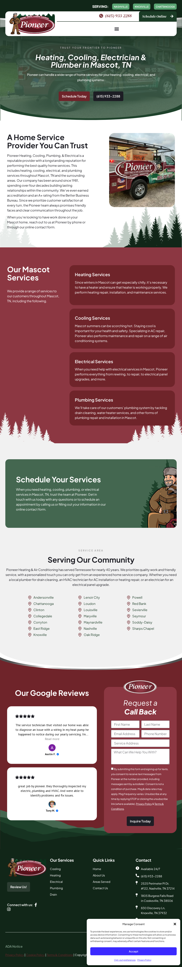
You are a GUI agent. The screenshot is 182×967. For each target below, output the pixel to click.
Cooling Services (92, 318)
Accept (133, 951)
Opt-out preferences (125, 960)
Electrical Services (94, 361)
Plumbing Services (94, 399)
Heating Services (92, 274)
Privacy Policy (144, 960)
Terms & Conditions (60, 955)
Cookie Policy (35, 955)
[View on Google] (52, 747)
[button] (175, 924)
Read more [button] (52, 739)
